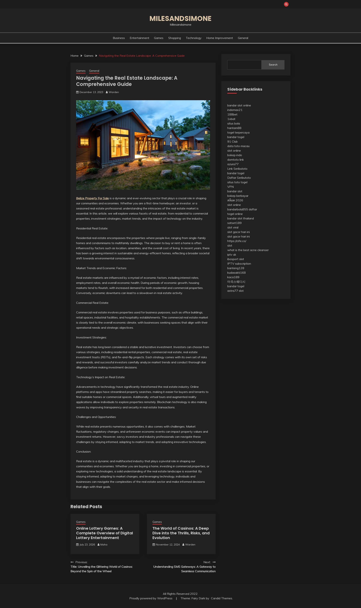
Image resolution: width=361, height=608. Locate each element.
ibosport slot (235, 259)
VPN (230, 187)
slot (229, 245)
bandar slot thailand (240, 218)
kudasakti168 (236, 272)
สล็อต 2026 (235, 200)
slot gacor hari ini (238, 232)
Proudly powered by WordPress (151, 598)
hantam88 (234, 128)
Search (273, 64)
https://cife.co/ (236, 241)
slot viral (232, 227)
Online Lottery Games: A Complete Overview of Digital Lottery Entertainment (104, 533)
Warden (114, 92)
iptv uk (231, 254)
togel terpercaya (238, 132)
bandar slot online (239, 105)
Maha (103, 544)
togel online (235, 214)
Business (119, 38)
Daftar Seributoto (239, 177)
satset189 (234, 223)
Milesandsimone (180, 18)
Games (158, 38)
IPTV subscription (239, 263)
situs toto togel (237, 182)
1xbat (231, 119)
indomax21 (235, 110)
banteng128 (235, 268)
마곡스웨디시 (236, 281)
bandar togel (235, 137)
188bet (232, 114)
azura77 (233, 164)
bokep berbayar (237, 196)
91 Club (232, 141)
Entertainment (139, 38)
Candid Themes (221, 598)
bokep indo (234, 155)
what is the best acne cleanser (248, 250)
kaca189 (233, 277)
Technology (194, 38)
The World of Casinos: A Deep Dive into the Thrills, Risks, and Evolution (181, 533)
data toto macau (238, 146)
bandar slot (234, 191)
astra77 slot (235, 291)
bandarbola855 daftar (242, 209)
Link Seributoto (237, 168)
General (243, 38)
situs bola (233, 123)
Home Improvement (219, 38)
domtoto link (235, 159)
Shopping (174, 38)
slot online (234, 150)
